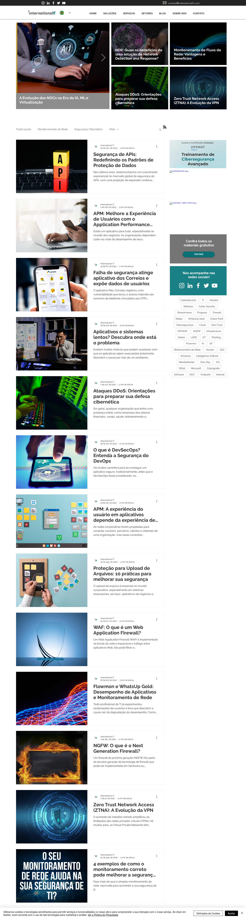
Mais (112, 129)
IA (203, 343)
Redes (179, 318)
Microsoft (196, 368)
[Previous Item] (22, 58)
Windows (185, 356)
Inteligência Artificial (207, 356)
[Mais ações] (158, 147)
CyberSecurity (188, 300)
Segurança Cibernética (88, 129)
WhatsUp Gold (196, 318)
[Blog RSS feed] (164, 127)
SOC (222, 349)
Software (179, 374)
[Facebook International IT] (53, 3)
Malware (188, 306)
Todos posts (23, 129)
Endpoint (206, 374)
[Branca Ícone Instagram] (43, 3)
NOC (192, 374)
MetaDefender (187, 362)
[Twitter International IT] (59, 3)
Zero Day (205, 362)
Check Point (216, 318)
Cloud (202, 325)
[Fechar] (242, 913)
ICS (218, 362)
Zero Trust (217, 325)
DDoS (182, 368)
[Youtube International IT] (64, 3)
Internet (220, 374)
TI (203, 300)
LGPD (194, 337)
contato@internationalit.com (184, 3)
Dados (181, 337)
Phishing (216, 337)
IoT (211, 343)
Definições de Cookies (208, 913)
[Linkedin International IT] (48, 3)
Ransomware (184, 312)
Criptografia (213, 368)
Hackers (214, 300)
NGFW (197, 331)
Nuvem (210, 349)
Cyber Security (207, 306)
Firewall (217, 312)
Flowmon (191, 343)
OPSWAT (183, 331)
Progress (202, 312)
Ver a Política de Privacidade (103, 914)
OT (204, 337)
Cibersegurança (184, 325)
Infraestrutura (213, 331)
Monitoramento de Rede (53, 129)
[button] (160, 130)
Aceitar (231, 913)
